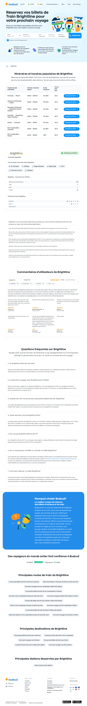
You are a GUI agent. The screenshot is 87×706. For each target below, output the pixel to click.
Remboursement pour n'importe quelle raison (59, 458)
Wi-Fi (50, 283)
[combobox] (12, 35)
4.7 (31, 283)
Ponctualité (26, 283)
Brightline (27, 280)
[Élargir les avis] (78, 282)
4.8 (17, 283)
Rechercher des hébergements (18, 40)
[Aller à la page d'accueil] (11, 4)
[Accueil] (7, 66)
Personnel (13, 283)
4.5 (53, 283)
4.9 (43, 283)
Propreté (38, 283)
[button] (20, 35)
